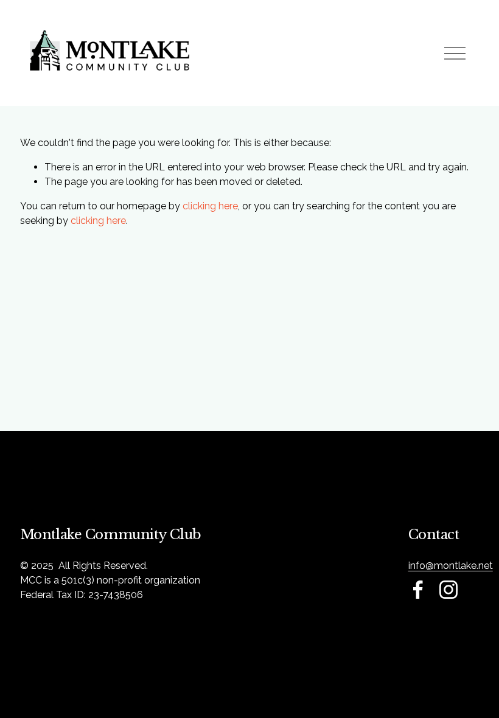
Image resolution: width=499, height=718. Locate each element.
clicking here (210, 206)
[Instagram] (448, 589)
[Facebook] (418, 589)
